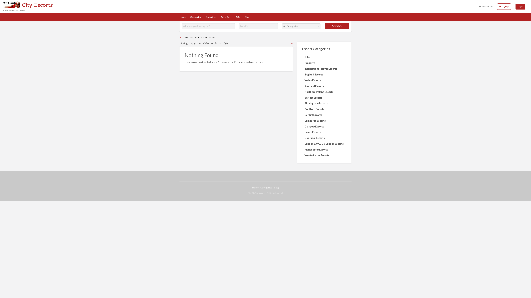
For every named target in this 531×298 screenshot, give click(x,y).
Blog (247, 17)
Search (338, 26)
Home (183, 17)
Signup (505, 6)
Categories (195, 17)
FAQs (237, 17)
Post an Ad (487, 6)
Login (520, 6)
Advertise (225, 17)
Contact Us (210, 17)
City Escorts (37, 5)
